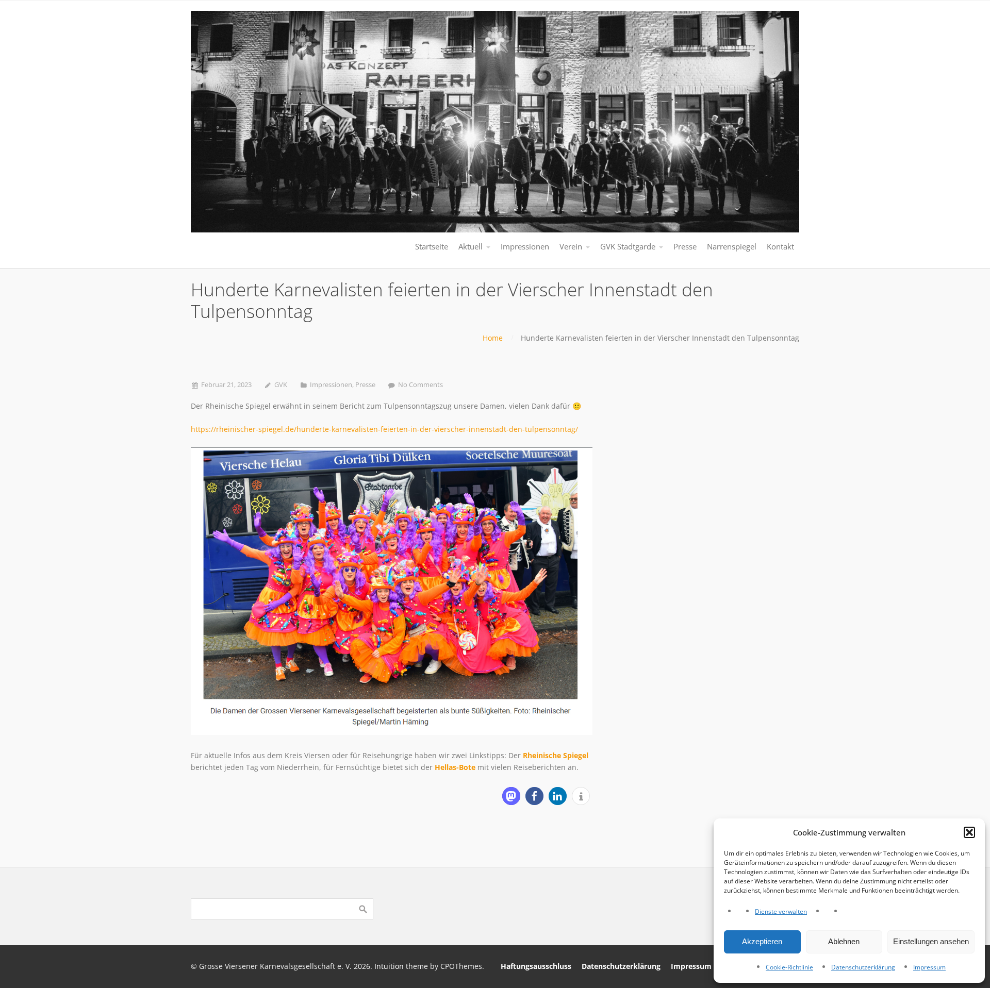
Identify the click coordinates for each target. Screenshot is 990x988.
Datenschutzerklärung (863, 967)
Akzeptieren (762, 941)
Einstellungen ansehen (931, 941)
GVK (280, 384)
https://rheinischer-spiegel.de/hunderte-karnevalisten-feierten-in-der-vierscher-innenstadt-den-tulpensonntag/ (384, 429)
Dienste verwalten (781, 911)
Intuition (389, 966)
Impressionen (331, 384)
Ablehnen (844, 941)
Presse (365, 384)
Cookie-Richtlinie (789, 967)
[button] (969, 832)
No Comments (420, 384)
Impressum (929, 967)
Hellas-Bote (455, 767)
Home (493, 338)
